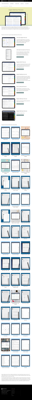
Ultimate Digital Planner (21, 37)
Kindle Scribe (17, 3)
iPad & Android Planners (5, 3)
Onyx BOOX (27, 3)
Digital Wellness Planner (21, 98)
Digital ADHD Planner (21, 62)
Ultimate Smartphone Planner (23, 49)
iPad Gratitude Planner (21, 86)
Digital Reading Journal (21, 74)
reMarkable (12, 3)
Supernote (22, 3)
